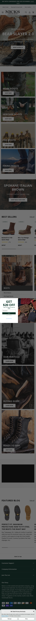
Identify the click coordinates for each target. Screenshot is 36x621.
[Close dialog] (35, 298)
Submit (9, 313)
